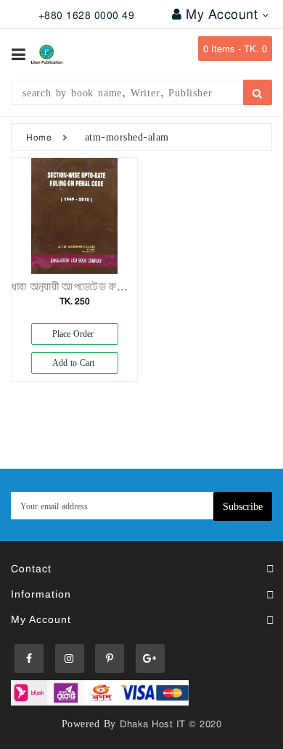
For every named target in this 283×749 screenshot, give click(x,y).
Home (39, 137)
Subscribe (243, 506)
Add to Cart (74, 362)
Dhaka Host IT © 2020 (170, 724)
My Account (224, 14)
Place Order (74, 333)
